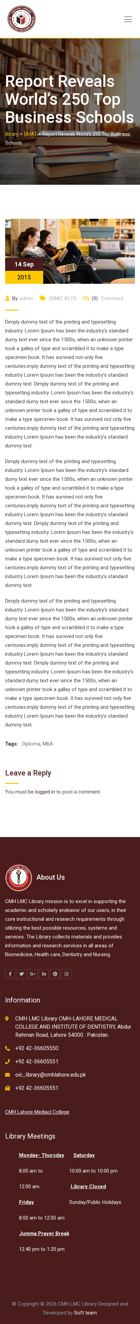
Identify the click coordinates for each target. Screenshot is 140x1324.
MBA (47, 744)
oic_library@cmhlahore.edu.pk (50, 1075)
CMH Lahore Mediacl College (37, 1112)
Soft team (85, 1313)
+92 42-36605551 (36, 1061)
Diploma (31, 744)
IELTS (70, 298)
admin (26, 298)
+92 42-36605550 (36, 1048)
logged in (45, 792)
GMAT (55, 298)
